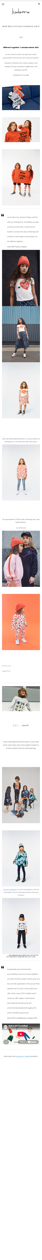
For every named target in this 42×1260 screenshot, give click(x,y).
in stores (19, 1056)
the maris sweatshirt (10, 889)
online (27, 1056)
